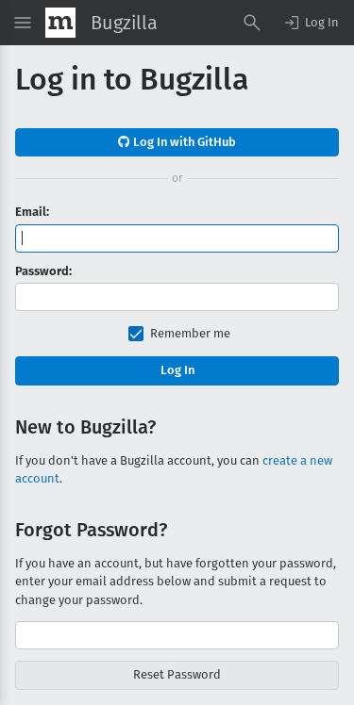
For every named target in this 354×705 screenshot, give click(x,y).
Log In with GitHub (183, 142)
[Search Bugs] (252, 23)
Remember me (190, 333)
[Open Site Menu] (23, 23)
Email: (32, 212)
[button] (310, 23)
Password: (43, 271)
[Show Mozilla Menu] (60, 23)
